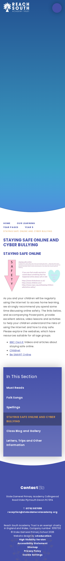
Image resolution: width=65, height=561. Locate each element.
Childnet (15, 350)
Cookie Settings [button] (32, 554)
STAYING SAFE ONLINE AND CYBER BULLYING (27, 231)
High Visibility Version (32, 539)
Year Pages (10, 227)
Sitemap (32, 547)
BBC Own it (17, 342)
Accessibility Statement (32, 543)
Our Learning (26, 223)
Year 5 (29, 227)
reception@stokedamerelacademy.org (32, 512)
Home (6, 223)
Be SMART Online (20, 354)
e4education (43, 535)
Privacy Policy (32, 551)
